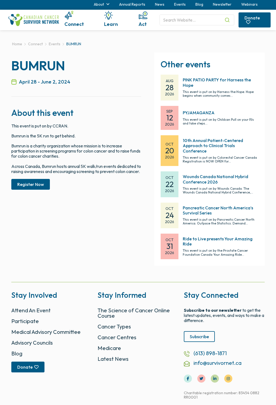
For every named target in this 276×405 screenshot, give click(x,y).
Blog (199, 4)
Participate (25, 321)
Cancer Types (114, 326)
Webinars (249, 4)
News (159, 4)
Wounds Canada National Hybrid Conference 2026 (215, 179)
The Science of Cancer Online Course (134, 313)
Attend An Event (31, 310)
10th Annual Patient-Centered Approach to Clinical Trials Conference (213, 145)
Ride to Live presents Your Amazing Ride (218, 241)
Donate (252, 17)
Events (180, 4)
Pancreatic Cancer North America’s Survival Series (218, 210)
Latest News (113, 358)
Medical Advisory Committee (46, 331)
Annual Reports (132, 4)
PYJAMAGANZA (199, 112)
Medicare (109, 348)
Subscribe (199, 336)
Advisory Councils (32, 342)
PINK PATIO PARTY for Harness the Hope (217, 82)
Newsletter (222, 4)
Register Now (30, 184)
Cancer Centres (117, 337)
